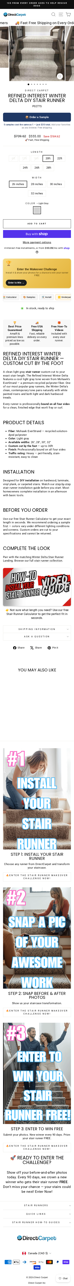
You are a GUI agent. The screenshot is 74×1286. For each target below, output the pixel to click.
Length (37, 152)
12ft (24, 158)
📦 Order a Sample (37, 117)
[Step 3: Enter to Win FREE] (37, 1073)
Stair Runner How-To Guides (36, 1222)
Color (37, 203)
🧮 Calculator (10, 297)
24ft (25, 167)
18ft (36, 158)
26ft (36, 167)
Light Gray (37, 210)
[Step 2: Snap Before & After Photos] (37, 938)
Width (37, 177)
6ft (13, 158)
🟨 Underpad (64, 297)
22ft (59, 158)
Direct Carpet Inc (36, 1283)
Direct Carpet (37, 90)
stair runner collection (48, 560)
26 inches (18, 184)
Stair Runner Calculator (33, 518)
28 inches (37, 184)
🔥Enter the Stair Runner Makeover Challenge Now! (37, 877)
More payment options (37, 242)
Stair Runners (36, 1205)
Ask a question (37, 636)
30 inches (56, 184)
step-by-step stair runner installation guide (37, 486)
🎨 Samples (29, 297)
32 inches (37, 193)
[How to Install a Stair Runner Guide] (37, 587)
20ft (48, 158)
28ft (48, 167)
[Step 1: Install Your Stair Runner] (37, 798)
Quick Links (36, 1214)
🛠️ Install (46, 297)
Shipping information (37, 629)
